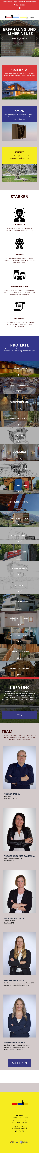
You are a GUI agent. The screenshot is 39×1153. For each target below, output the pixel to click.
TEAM (19, 715)
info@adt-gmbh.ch (31, 1)
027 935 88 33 (20, 5)
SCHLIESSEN (19, 1063)
